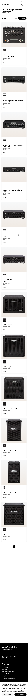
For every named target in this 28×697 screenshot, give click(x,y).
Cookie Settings (7, 694)
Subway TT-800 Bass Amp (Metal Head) (12, 236)
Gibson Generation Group (7, 671)
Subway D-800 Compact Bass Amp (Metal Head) (13, 147)
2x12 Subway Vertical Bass (10, 451)
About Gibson (4, 667)
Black (4, 60)
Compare (22, 18)
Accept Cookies (20, 694)
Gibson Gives (4, 669)
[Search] (15, 5)
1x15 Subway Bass (8, 367)
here (22, 691)
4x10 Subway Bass (8, 535)
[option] (4, 50)
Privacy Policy (4, 676)
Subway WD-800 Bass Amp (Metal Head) (12, 281)
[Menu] (25, 5)
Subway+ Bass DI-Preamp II (10, 57)
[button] (22, 5)
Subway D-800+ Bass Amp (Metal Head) (12, 191)
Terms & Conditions (6, 673)
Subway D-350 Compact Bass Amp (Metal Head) (13, 102)
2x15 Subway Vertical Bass (10, 493)
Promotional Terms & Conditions (9, 678)
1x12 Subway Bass (8, 325)
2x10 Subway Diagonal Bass (11, 409)
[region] (14, 689)
